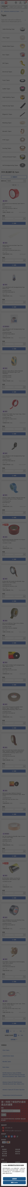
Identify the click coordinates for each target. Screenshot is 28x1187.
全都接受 (14, 1179)
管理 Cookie (14, 1182)
